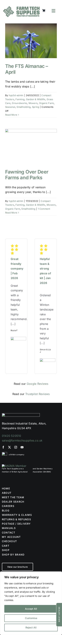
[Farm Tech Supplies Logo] (21, 7)
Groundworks (19, 103)
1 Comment (44, 208)
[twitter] (9, 447)
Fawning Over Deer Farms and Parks (26, 175)
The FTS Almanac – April (26, 69)
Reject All (31, 627)
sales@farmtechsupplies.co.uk (22, 440)
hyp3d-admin (16, 95)
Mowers (33, 103)
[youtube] (22, 447)
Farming (20, 99)
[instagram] (15, 447)
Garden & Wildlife (35, 99)
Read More (11, 114)
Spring (35, 107)
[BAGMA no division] (14, 466)
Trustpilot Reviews (37, 394)
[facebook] (3, 447)
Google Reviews (37, 383)
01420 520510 (11, 436)
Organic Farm (46, 103)
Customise (31, 618)
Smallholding (23, 107)
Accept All (31, 608)
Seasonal (10, 107)
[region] (31, 603)
